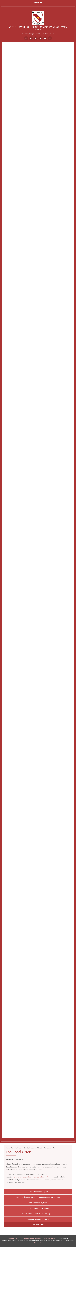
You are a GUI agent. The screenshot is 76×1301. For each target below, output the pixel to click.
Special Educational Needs (33, 1148)
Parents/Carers (16, 1148)
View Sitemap (12, 1239)
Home (8, 1148)
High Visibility (49, 1239)
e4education (38, 1243)
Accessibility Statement (31, 1239)
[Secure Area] (31, 38)
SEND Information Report (38, 1192)
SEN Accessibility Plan (38, 1203)
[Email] (26, 38)
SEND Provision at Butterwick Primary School (38, 1214)
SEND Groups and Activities (38, 1208)
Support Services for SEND (38, 1219)
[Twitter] (40, 38)
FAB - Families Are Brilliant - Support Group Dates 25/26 (38, 1197)
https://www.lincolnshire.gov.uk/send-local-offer (30, 1177)
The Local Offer (49, 1148)
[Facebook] (36, 38)
